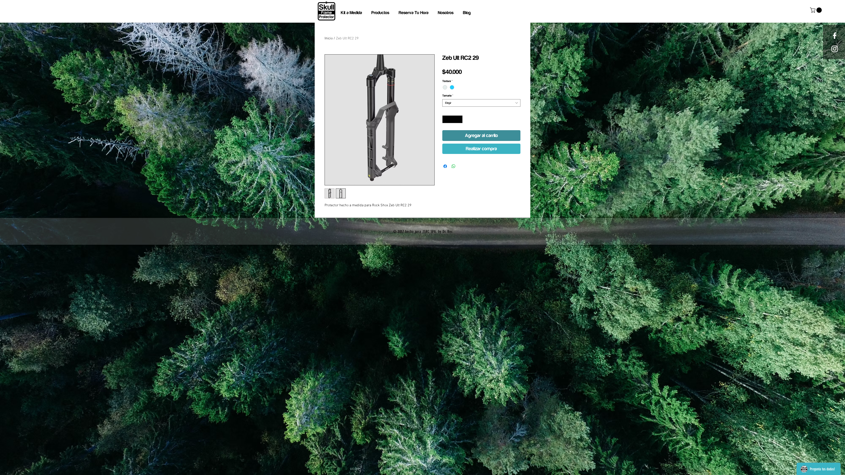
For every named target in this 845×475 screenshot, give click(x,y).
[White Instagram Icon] (834, 48)
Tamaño (447, 95)
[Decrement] (445, 119)
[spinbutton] (452, 119)
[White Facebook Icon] (834, 35)
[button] (816, 10)
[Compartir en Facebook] (445, 166)
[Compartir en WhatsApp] (453, 166)
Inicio (329, 38)
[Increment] (459, 119)
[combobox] (481, 103)
